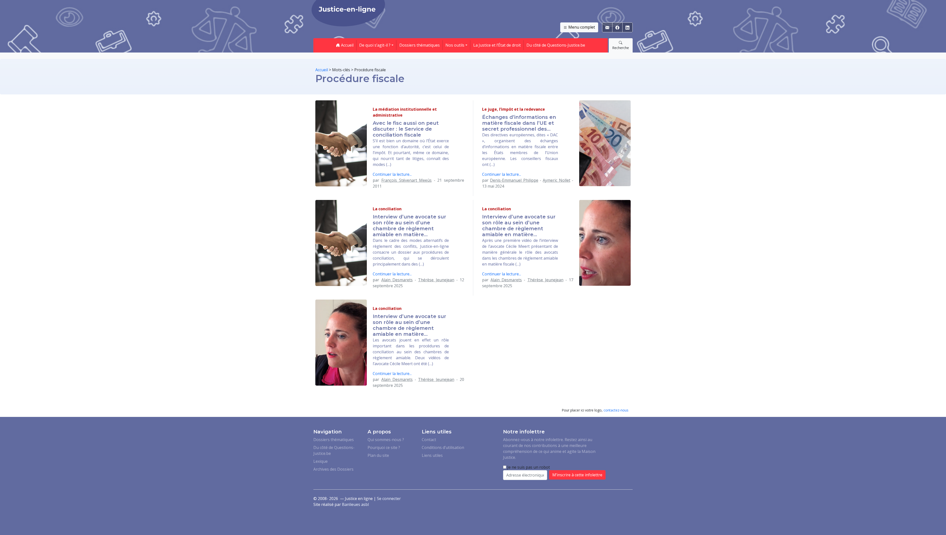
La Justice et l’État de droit (497, 45)
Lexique (320, 461)
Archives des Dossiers (333, 469)
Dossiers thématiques (419, 45)
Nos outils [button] (454, 45)
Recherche (620, 47)
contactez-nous (616, 410)
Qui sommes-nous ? (386, 439)
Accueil (347, 45)
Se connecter (389, 498)
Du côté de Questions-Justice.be (555, 45)
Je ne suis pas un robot (528, 467)
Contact (429, 439)
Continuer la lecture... (392, 174)
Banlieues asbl (355, 504)
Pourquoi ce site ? (384, 447)
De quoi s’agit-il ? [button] (374, 45)
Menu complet (581, 27)
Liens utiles (432, 455)
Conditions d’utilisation (443, 447)
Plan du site (378, 455)
